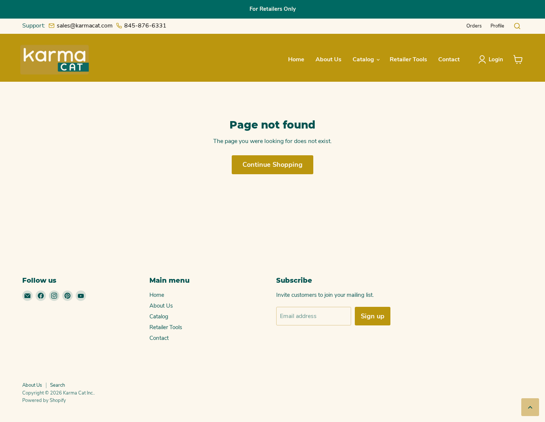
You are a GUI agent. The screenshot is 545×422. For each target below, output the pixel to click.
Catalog (364, 59)
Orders (474, 26)
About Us (328, 59)
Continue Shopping (272, 164)
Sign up (372, 316)
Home (296, 59)
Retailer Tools (408, 59)
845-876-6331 (145, 25)
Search (57, 385)
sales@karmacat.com (85, 25)
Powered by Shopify (44, 400)
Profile (497, 26)
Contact (449, 59)
